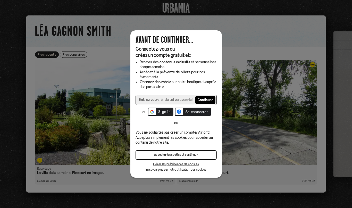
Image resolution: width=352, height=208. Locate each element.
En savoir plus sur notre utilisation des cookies (176, 169)
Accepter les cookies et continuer (176, 155)
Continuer (205, 100)
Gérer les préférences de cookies (176, 164)
